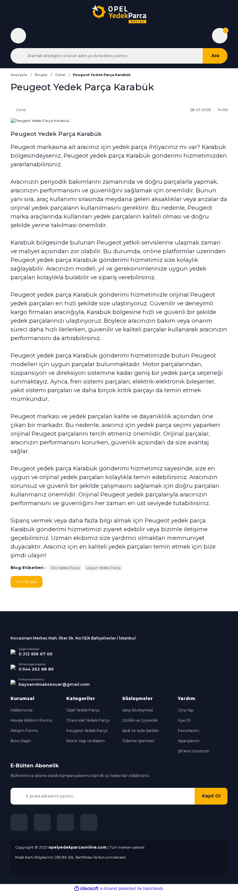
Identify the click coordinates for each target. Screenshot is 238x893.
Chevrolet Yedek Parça (87, 720)
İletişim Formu (24, 730)
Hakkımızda (22, 710)
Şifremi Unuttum (193, 751)
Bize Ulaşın (21, 740)
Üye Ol (184, 720)
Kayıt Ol (211, 796)
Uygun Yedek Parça (103, 567)
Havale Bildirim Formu (31, 720)
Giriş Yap (185, 710)
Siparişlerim (189, 740)
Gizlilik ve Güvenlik (139, 720)
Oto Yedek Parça (65, 567)
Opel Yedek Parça (82, 710)
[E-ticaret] (118, 888)
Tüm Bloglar (26, 581)
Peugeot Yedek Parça (87, 730)
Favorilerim (188, 730)
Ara (215, 55)
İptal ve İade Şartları (140, 730)
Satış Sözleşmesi (137, 710)
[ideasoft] (86, 888)
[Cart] (219, 35)
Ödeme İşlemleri (138, 740)
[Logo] (119, 14)
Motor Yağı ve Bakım (85, 740)
